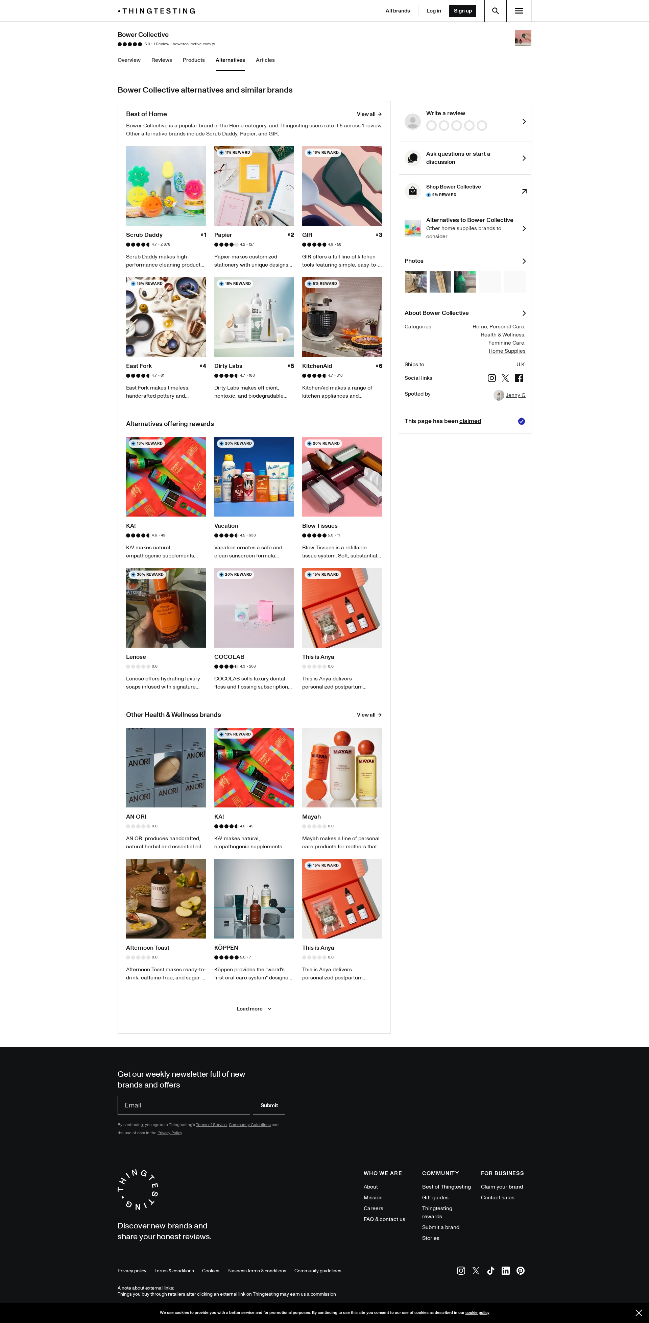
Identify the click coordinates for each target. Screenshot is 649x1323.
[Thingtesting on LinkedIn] (506, 1272)
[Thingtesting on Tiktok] (491, 1272)
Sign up (463, 11)
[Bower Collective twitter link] (505, 379)
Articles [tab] (265, 60)
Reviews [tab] (161, 60)
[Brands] (158, 11)
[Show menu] (519, 11)
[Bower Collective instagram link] (492, 379)
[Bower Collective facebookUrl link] (519, 379)
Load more (250, 1009)
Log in (434, 11)
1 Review (161, 44)
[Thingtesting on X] (476, 1272)
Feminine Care (506, 343)
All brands (398, 11)
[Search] (495, 11)
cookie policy (477, 1313)
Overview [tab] (129, 60)
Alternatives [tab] (230, 60)
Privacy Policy (170, 1133)
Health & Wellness (502, 335)
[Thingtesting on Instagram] (461, 1272)
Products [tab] (194, 60)
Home (480, 326)
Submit (269, 1105)
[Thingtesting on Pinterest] (520, 1272)
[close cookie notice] (639, 1313)
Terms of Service (211, 1125)
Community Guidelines (250, 1125)
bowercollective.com (192, 44)
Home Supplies (507, 351)
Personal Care (506, 326)
